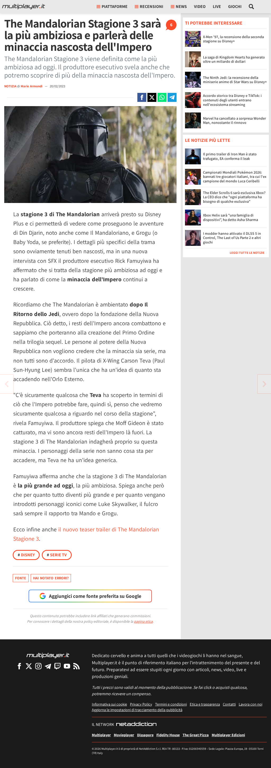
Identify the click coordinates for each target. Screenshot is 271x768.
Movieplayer (124, 734)
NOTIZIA (10, 86)
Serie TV (57, 555)
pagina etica (143, 621)
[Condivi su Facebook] (141, 97)
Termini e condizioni (171, 704)
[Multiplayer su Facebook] (19, 666)
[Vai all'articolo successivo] (6, 384)
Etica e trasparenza (205, 704)
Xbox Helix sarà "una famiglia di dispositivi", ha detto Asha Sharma (230, 217)
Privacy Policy (141, 704)
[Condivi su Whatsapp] (161, 97)
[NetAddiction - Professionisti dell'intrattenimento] (136, 724)
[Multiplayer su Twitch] (57, 666)
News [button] (181, 6)
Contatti (229, 704)
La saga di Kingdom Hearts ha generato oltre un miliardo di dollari (234, 59)
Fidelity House (168, 734)
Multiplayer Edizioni (228, 734)
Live (217, 6)
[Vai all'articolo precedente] (264, 384)
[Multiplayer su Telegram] (48, 666)
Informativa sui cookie (109, 704)
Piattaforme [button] (115, 6)
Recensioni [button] (151, 6)
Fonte (20, 578)
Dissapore (145, 734)
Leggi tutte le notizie (247, 253)
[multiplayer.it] (47, 655)
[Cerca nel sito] (251, 6)
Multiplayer (101, 734)
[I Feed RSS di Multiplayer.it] (76, 666)
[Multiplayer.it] (23, 6)
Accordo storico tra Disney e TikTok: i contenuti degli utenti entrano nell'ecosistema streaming (232, 100)
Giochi (235, 6)
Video (200, 6)
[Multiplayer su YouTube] (67, 666)
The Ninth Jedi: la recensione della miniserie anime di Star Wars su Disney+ (235, 79)
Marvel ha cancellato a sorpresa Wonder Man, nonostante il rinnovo (234, 120)
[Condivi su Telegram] (172, 97)
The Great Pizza (196, 734)
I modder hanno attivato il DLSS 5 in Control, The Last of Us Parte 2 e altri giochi (232, 238)
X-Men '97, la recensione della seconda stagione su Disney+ (233, 39)
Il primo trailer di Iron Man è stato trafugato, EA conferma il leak (230, 156)
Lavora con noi (250, 704)
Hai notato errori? (51, 578)
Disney (26, 555)
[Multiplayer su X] (29, 666)
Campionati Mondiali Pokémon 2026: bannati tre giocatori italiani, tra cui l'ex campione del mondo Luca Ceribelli (235, 177)
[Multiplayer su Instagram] (38, 666)
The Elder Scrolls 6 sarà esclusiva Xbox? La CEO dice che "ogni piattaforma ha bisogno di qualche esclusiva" (234, 197)
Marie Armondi (32, 86)
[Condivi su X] (151, 97)
